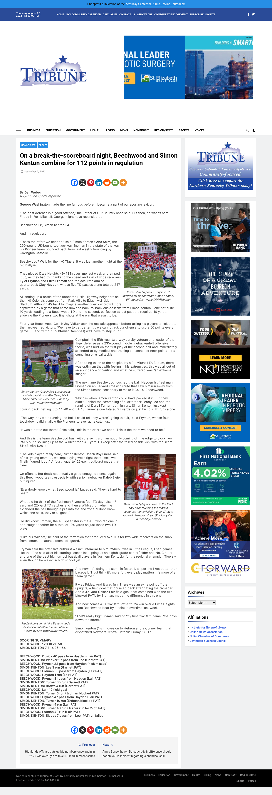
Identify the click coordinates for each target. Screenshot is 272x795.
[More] (123, 182)
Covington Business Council (208, 641)
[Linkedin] (99, 182)
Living (110, 130)
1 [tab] (176, 101)
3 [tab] (190, 101)
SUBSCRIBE (197, 14)
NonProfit (141, 130)
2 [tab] (183, 101)
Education (53, 130)
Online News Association (206, 632)
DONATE (210, 14)
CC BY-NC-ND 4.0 (47, 780)
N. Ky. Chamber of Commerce (209, 636)
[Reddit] (107, 182)
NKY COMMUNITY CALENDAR (83, 14)
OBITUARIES (110, 14)
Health (95, 130)
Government (75, 130)
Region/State (163, 130)
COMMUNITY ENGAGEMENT (171, 14)
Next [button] (248, 98)
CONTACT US (127, 14)
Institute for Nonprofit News (208, 627)
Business (33, 130)
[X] (82, 182)
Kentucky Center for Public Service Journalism (155, 4)
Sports (184, 130)
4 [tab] (197, 101)
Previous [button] (127, 98)
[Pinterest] (90, 182)
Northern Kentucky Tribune (32, 775)
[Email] (115, 182)
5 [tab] (203, 101)
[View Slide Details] (188, 67)
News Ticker (28, 145)
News (124, 130)
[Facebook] (74, 182)
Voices (199, 130)
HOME (60, 14)
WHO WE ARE (144, 14)
